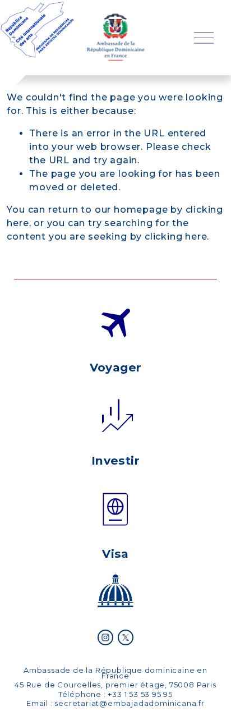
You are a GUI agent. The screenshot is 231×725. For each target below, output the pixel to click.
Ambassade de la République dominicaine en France (115, 673)
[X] (125, 637)
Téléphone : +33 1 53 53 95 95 (115, 694)
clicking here (176, 236)
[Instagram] (105, 637)
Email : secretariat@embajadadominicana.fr (115, 703)
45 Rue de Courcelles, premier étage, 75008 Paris (115, 684)
